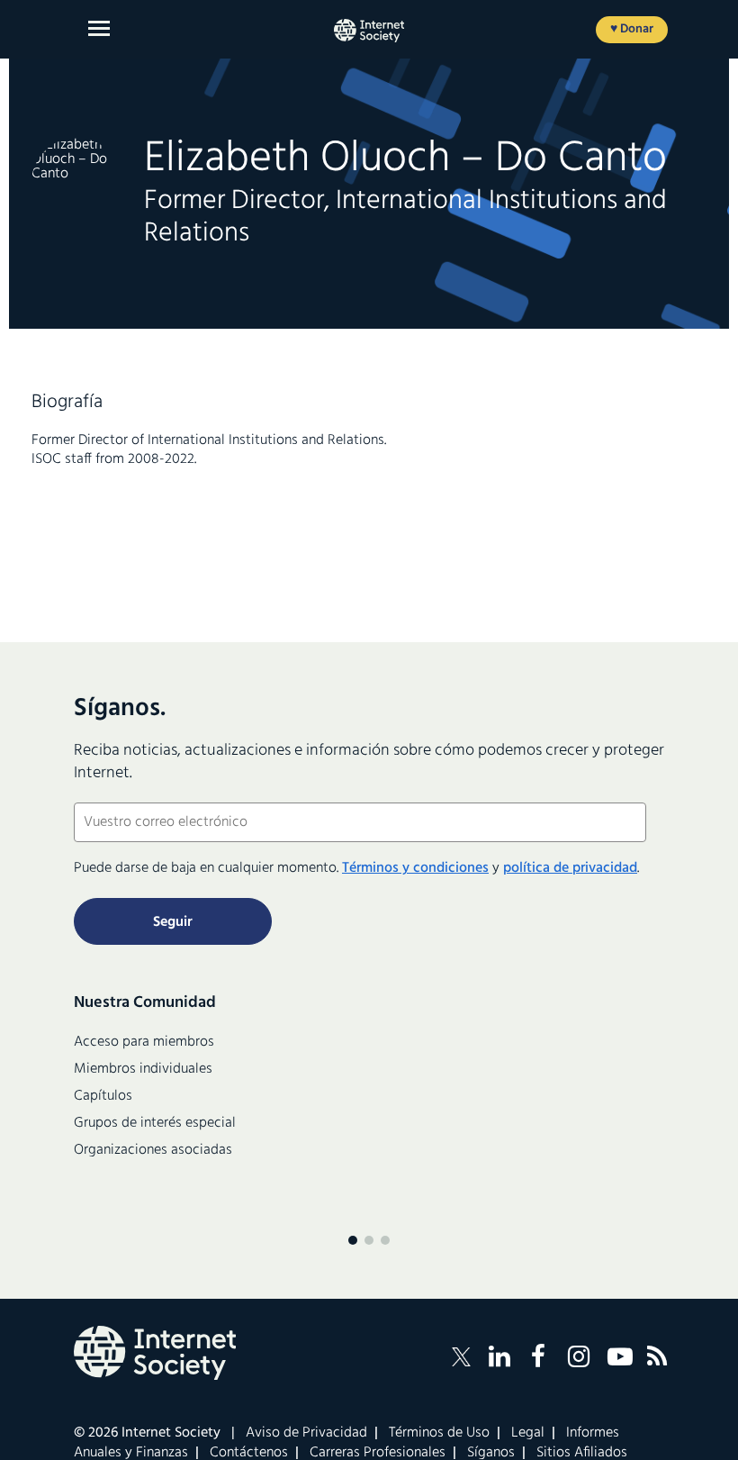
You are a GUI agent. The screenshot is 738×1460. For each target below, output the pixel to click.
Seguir (173, 922)
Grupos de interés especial (155, 1123)
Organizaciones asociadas (153, 1150)
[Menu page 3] (385, 1240)
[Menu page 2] (369, 1240)
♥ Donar (631, 29)
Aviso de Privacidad (306, 1433)
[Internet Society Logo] (155, 1353)
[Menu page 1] (352, 1240)
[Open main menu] (99, 28)
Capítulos (103, 1096)
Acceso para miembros (144, 1042)
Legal (527, 1433)
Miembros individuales (143, 1069)
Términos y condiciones (415, 868)
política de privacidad (570, 868)
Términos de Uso (439, 1433)
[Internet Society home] (369, 30)
